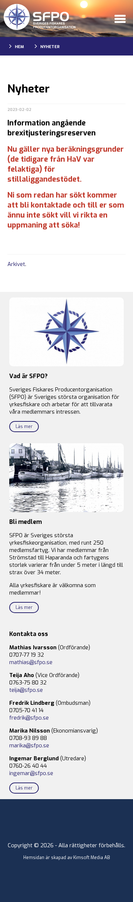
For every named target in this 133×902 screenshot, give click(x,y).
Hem (19, 47)
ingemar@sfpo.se (31, 773)
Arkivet (16, 264)
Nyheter (49, 47)
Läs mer (24, 427)
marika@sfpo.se (29, 745)
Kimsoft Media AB (91, 858)
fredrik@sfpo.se (29, 717)
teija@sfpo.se (26, 690)
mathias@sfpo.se (30, 662)
